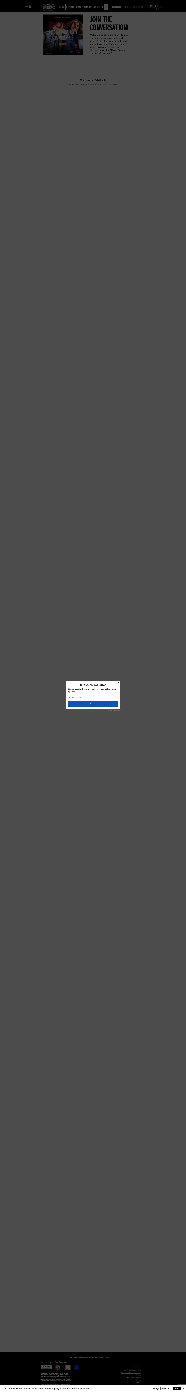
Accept (176, 1388)
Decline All (165, 1388)
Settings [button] (156, 1388)
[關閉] (183, 1388)
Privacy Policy (85, 1388)
